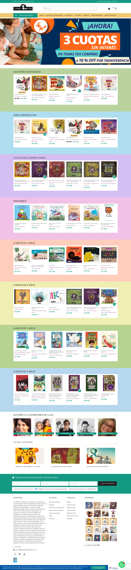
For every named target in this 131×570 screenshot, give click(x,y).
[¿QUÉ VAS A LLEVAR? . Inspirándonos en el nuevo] (89, 521)
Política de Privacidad (56, 510)
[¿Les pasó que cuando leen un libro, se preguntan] (89, 505)
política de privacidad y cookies (32, 568)
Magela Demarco (23, 433)
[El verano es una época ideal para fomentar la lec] (97, 537)
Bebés (69, 502)
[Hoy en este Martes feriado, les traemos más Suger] (105, 521)
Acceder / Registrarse (104, 1)
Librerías (52, 518)
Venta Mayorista (96, 15)
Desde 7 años (71, 510)
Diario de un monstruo (108, 183)
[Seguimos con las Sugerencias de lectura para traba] (89, 529)
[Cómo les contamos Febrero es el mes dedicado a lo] (97, 529)
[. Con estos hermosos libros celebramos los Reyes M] (113, 537)
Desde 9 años (71, 513)
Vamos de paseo (19, 226)
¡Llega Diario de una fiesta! (61, 466)
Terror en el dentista (55, 355)
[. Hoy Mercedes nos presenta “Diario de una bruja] (113, 505)
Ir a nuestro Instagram (91, 545)
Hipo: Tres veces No (107, 96)
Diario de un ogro (72, 183)
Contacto (115, 1)
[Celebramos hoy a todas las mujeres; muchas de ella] (89, 513)
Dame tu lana (36, 225)
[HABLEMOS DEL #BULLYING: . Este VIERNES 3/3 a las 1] (113, 513)
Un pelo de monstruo (91, 354)
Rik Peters (65, 433)
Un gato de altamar (107, 226)
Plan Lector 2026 (72, 516)
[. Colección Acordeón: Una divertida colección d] (105, 505)
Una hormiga (36, 268)
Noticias (78, 15)
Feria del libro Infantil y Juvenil (28, 466)
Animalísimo (18, 309)
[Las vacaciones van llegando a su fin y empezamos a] (113, 529)
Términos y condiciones (56, 507)
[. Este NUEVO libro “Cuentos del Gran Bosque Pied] (105, 537)
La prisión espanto (55, 398)
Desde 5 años (71, 507)
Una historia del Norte (108, 354)
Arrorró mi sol (70, 225)
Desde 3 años (71, 505)
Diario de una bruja (38, 183)
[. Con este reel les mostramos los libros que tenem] (97, 505)
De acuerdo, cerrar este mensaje (98, 568)
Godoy (103, 397)
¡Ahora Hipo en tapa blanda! (97, 466)
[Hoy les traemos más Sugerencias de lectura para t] (113, 521)
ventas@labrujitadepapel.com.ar (26, 550)
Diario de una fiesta (38, 97)
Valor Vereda (44, 433)
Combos (86, 15)
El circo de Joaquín (20, 96)
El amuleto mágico (72, 354)
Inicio (42, 15)
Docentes (68, 15)
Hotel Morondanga (72, 398)
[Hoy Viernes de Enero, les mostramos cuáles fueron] (89, 537)
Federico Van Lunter (86, 433)
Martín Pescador (89, 225)
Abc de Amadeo (54, 309)
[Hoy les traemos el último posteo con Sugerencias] (97, 521)
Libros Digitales (110, 15)
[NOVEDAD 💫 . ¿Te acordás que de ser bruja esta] (97, 513)
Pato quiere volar (54, 226)
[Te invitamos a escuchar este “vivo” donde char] (105, 513)
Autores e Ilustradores (54, 15)
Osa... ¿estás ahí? (89, 268)
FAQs (50, 516)
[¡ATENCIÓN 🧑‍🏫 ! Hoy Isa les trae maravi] (105, 529)
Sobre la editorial (54, 502)
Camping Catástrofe (90, 398)
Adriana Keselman (108, 433)
